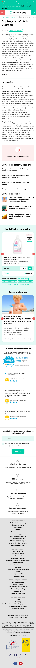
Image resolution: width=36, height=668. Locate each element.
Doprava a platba (18, 582)
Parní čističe (7, 284)
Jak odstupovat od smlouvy (18, 586)
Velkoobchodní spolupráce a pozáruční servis (18, 627)
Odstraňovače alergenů (18, 540)
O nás (18, 599)
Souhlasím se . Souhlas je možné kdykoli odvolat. (17, 444)
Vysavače (18, 529)
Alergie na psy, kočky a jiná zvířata (18, 560)
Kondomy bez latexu (9, 281)
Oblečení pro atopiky (18, 545)
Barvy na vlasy (23, 278)
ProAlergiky (6, 17)
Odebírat (18, 451)
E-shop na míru (14, 635)
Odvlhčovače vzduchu (18, 536)
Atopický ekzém (18, 562)
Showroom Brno (18, 591)
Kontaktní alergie (16, 30)
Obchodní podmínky (18, 589)
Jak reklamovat (18, 584)
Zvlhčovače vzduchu (18, 538)
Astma (18, 571)
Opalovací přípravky (25, 281)
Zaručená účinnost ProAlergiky (12, 604)
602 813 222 (12, 617)
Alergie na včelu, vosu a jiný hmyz (18, 569)
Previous (2, 254)
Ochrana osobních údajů (18, 606)
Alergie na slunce (18, 576)
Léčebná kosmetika (18, 531)
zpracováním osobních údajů (21, 443)
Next (33, 254)
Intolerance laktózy (18, 558)
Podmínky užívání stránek (22, 632)
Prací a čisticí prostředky (21, 284)
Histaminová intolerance (18, 564)
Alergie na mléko (18, 553)
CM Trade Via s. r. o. (20, 622)
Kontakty (18, 601)
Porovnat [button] (29, 273)
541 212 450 (23, 617)
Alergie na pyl (18, 551)
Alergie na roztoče (18, 556)
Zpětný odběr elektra (18, 593)
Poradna (14, 17)
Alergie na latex (18, 573)
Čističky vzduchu (18, 525)
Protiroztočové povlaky (18, 522)
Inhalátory (18, 527)
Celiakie (18, 567)
